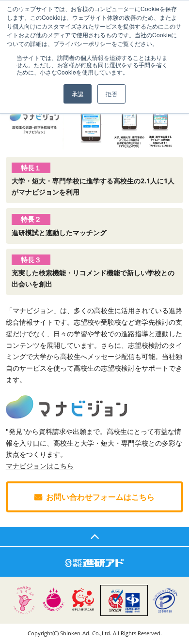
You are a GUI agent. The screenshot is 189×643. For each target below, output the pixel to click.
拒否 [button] (111, 94)
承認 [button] (77, 94)
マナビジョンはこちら (40, 465)
